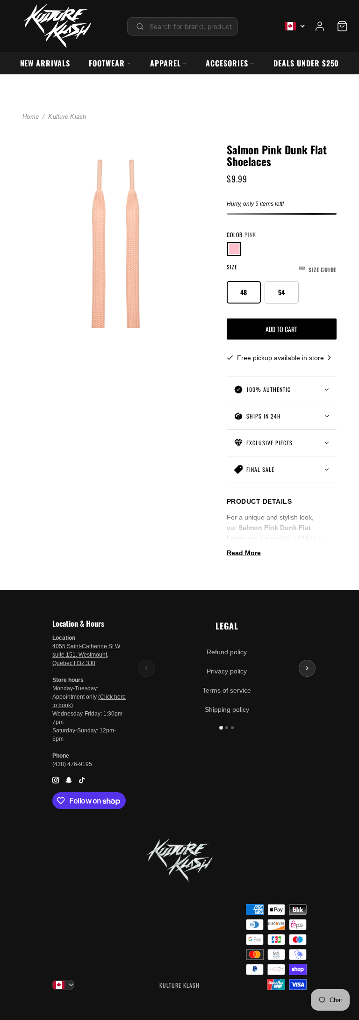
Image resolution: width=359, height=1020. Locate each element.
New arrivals (45, 63)
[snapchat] (69, 780)
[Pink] (234, 248)
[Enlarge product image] (117, 233)
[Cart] (342, 26)
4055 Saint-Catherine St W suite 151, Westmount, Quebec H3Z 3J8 (86, 654)
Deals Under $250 (306, 63)
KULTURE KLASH (179, 985)
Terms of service (226, 690)
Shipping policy (227, 709)
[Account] (319, 26)
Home (30, 117)
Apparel (165, 63)
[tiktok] (82, 780)
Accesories (227, 63)
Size (282, 268)
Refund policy (227, 652)
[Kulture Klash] (57, 26)
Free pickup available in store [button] (281, 358)
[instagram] (56, 780)
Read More (244, 553)
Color (241, 235)
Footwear (107, 63)
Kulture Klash (67, 117)
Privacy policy (227, 671)
